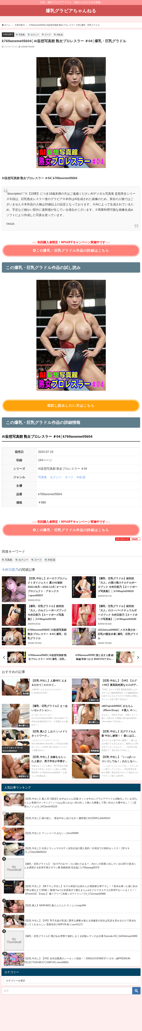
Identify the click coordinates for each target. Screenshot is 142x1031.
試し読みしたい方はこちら (72, 405)
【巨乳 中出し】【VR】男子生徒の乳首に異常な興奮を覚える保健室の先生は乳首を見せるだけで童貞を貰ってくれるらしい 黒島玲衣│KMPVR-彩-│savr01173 (80, 922)
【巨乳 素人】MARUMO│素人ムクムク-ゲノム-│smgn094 (55, 905)
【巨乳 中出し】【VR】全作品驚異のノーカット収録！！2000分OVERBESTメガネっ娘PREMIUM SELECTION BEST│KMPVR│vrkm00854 (77, 960)
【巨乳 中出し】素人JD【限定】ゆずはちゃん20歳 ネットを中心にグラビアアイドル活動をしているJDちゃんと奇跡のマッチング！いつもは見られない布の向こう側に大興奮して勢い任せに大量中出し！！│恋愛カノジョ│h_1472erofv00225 (80, 803)
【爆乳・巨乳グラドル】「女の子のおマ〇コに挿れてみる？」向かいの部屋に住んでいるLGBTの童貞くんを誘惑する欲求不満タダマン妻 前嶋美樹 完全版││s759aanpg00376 (80, 866)
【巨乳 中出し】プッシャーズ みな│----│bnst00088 (51, 833)
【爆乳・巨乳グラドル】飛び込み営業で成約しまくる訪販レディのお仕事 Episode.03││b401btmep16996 (80, 936)
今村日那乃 (8, 34)
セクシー (35, 34)
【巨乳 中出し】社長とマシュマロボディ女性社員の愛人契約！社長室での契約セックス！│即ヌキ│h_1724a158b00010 (77, 850)
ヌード (48, 34)
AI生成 (60, 34)
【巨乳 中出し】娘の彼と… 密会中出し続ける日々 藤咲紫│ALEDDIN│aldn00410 (67, 818)
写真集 (22, 34)
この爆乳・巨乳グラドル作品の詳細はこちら (72, 250)
